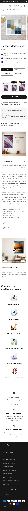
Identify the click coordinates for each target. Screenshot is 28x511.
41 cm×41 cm (19, 73)
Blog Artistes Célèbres (9, 470)
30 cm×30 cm (19, 70)
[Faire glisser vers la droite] (17, 42)
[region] (14, 1)
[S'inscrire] (23, 494)
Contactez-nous (8, 449)
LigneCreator (10, 506)
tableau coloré (11, 199)
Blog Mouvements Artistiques (11, 480)
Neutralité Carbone (8, 466)
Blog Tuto (6, 484)
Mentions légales (8, 452)
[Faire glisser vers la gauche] (10, 42)
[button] (3, 5)
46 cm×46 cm (7, 77)
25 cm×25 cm (7, 70)
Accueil (3, 10)
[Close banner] (26, 1)
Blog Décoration (7, 473)
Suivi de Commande (9, 463)
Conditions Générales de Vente (12, 456)
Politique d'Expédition (9, 459)
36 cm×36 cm (7, 73)
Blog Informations (8, 477)
